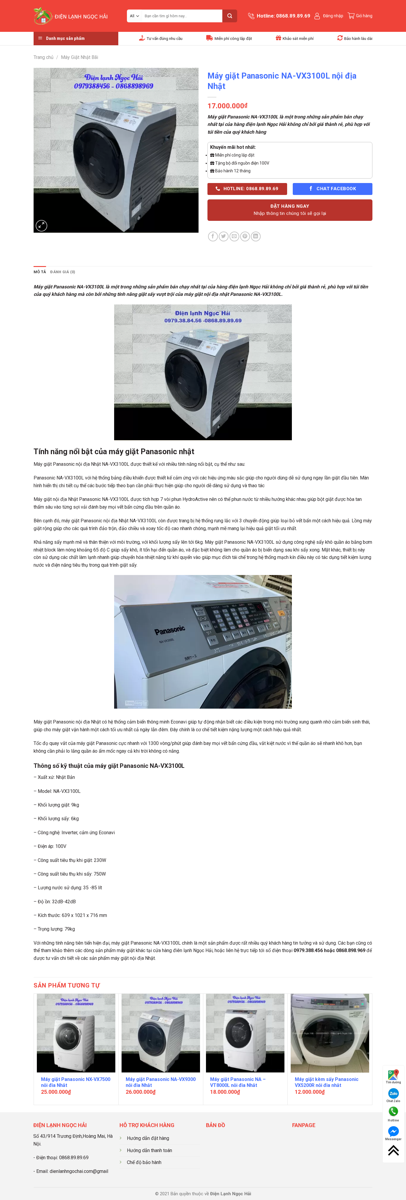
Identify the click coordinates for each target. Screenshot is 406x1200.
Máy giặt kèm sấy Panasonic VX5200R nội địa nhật (326, 1082)
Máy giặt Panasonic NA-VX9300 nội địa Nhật (161, 1082)
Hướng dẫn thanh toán (149, 1150)
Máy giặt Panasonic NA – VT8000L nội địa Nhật (238, 1082)
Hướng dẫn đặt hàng (148, 1138)
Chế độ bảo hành (144, 1162)
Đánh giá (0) (62, 272)
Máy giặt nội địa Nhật (56, 499)
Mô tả (40, 272)
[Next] (369, 1048)
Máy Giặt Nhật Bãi (79, 57)
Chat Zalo (393, 1101)
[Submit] (229, 16)
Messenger (393, 1139)
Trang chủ (43, 57)
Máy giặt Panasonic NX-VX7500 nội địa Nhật (75, 1082)
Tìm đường (393, 1082)
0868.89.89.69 (74, 1157)
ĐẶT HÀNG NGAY (290, 210)
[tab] (40, 272)
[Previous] (37, 1048)
